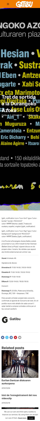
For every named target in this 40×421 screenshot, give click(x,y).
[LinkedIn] (11, 337)
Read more (22, 418)
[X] (7, 337)
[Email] (19, 337)
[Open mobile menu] (8, 4)
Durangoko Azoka (18, 241)
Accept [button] (31, 418)
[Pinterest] (15, 337)
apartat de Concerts (19, 301)
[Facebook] (2, 337)
